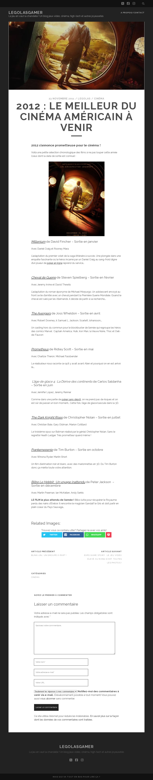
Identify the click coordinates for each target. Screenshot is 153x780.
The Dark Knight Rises (47, 417)
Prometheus (40, 349)
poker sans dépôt (71, 399)
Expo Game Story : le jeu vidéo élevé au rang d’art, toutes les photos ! (103, 559)
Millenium (38, 241)
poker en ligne (54, 263)
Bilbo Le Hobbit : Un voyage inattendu (58, 482)
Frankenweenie (42, 450)
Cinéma (99, 98)
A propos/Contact (133, 13)
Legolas (84, 98)
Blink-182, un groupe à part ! (49, 555)
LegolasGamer (26, 12)
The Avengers (41, 313)
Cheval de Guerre (43, 277)
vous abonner (47, 698)
